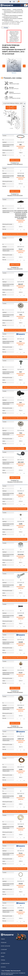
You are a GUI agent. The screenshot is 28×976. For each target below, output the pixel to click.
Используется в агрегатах (21, 147)
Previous (3, 66)
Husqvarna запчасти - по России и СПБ (13, 11)
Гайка (20, 315)
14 (23, 132)
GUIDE (20, 796)
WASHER (20, 642)
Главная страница (6, 9)
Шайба (20, 524)
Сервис (2, 956)
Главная (3, 939)
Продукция (3, 942)
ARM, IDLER (21, 462)
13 (23, 130)
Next (24, 66)
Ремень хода (20, 176)
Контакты (14, 1)
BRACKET (20, 284)
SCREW (21, 615)
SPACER (21, 884)
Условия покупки (5, 963)
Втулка (20, 853)
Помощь (3, 960)
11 (23, 126)
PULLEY (21, 249)
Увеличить (14, 73)
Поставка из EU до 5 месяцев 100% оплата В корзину (14, 234)
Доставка (10, 1)
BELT (21, 145)
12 (23, 128)
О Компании (4, 949)
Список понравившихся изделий (17, 1)
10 (23, 125)
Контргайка (21, 554)
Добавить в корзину (15, 160)
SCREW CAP (21, 739)
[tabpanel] (14, 66)
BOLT (20, 372)
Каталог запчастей (17, 9)
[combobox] (14, 103)
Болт (20, 341)
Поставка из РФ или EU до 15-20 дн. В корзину (15, 330)
